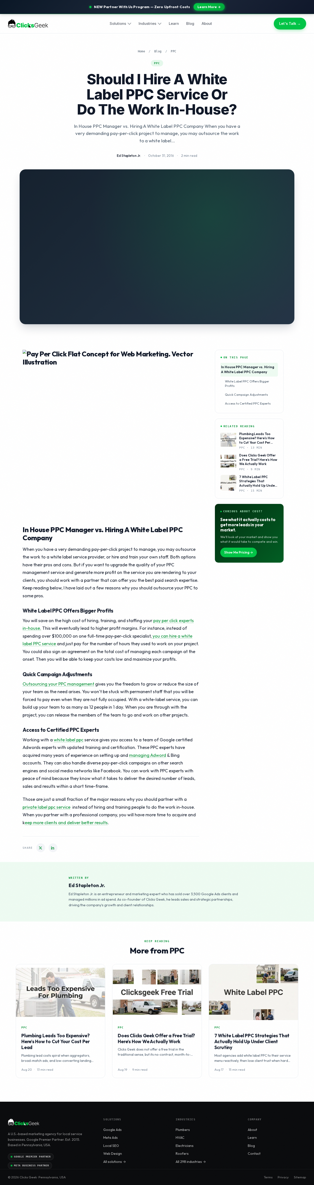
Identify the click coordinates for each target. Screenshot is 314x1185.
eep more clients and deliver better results (66, 822)
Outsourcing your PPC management (58, 684)
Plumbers (183, 1129)
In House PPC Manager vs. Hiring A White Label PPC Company (247, 369)
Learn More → (209, 7)
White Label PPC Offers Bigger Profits (247, 383)
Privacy (283, 1177)
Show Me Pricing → (238, 552)
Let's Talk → (290, 24)
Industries (147, 23)
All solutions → (114, 1161)
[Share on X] (40, 847)
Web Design (112, 1153)
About (207, 23)
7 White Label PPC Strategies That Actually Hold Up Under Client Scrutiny (251, 1042)
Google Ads (112, 1129)
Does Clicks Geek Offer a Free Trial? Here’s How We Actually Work (156, 1038)
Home (141, 51)
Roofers (182, 1153)
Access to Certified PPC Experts (248, 403)
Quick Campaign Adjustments (246, 394)
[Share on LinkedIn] (53, 847)
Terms (268, 1177)
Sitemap (300, 1177)
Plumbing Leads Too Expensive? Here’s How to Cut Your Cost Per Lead (55, 1042)
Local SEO (111, 1145)
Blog (190, 23)
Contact (254, 1153)
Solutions (118, 23)
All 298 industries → (191, 1161)
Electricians (185, 1145)
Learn (174, 23)
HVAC (180, 1137)
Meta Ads (110, 1137)
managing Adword (147, 755)
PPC (173, 51)
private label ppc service (46, 807)
